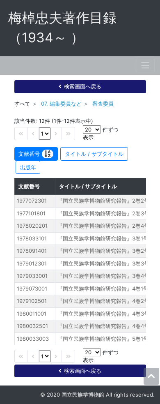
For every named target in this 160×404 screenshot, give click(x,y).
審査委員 (103, 103)
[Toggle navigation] (145, 65)
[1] (45, 133)
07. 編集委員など (61, 103)
